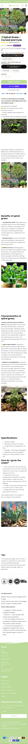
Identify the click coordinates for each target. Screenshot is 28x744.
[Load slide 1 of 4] (12, 33)
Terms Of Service (6, 687)
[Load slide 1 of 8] (18, 33)
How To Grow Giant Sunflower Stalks (7, 670)
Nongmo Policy (5, 659)
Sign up (14, 716)
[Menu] (2, 5)
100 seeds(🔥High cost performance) (14, 66)
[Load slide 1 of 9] (19, 33)
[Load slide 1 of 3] (10, 33)
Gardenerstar (16, 743)
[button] (22, 5)
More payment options (14, 90)
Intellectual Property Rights (9, 693)
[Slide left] (2, 21)
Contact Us (4, 656)
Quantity (3, 74)
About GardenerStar (5, 652)
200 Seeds (6, 70)
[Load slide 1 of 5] (13, 33)
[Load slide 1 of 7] (16, 33)
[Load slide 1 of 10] (21, 33)
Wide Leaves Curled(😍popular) (12, 55)
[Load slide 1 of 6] (15, 33)
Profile (3, 696)
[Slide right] (26, 21)
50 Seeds (16, 70)
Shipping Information (7, 690)
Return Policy (5, 681)
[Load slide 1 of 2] (8, 33)
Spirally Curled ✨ (8, 59)
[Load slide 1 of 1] (7, 33)
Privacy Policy (5, 684)
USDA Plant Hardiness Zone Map (5, 664)
